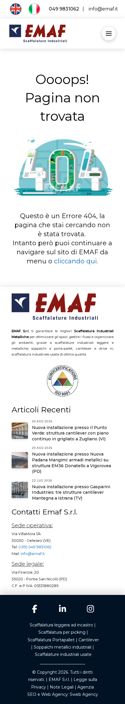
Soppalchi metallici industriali (62, 647)
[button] (109, 34)
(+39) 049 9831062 (35, 547)
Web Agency (54, 694)
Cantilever (88, 639)
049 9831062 (63, 9)
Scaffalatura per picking (61, 632)
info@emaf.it (102, 9)
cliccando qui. (76, 261)
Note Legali (62, 687)
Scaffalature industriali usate (63, 654)
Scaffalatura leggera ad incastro (61, 625)
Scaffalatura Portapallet (51, 639)
